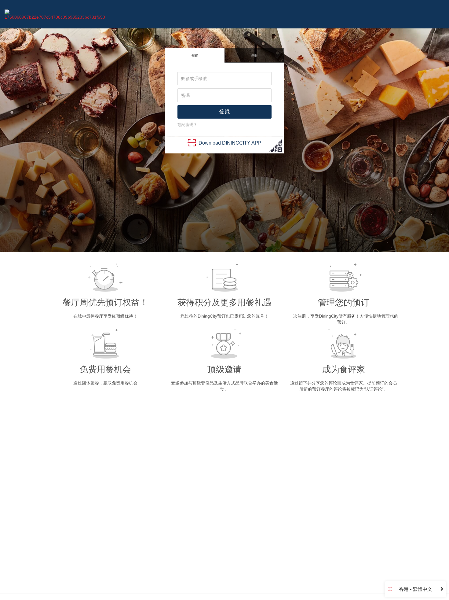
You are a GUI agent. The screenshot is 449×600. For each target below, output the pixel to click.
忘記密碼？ (187, 124)
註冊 (254, 55)
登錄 (195, 55)
